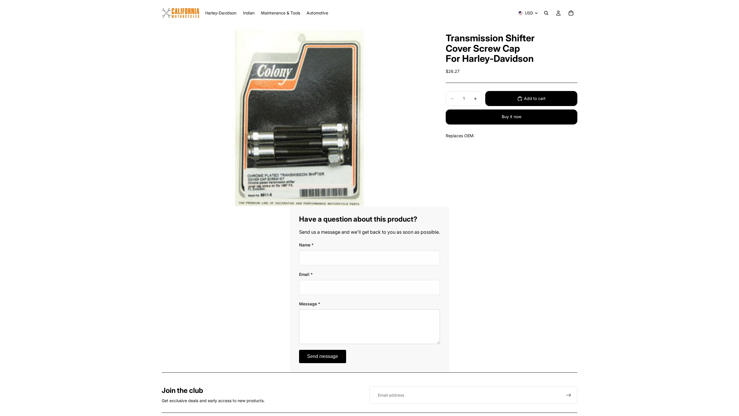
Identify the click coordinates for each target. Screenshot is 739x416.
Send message (322, 356)
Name (306, 244)
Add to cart (535, 98)
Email (306, 274)
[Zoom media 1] (297, 116)
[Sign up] (569, 395)
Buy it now (511, 116)
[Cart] (571, 13)
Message (309, 303)
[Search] (546, 13)
